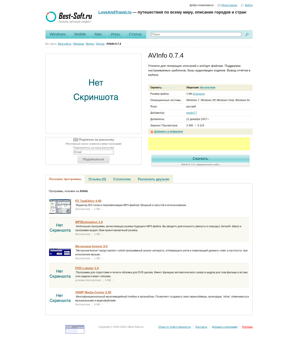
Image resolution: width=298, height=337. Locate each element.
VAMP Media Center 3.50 (93, 292)
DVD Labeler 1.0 (87, 268)
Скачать (199, 93)
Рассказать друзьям (153, 179)
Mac (98, 34)
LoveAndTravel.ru (115, 12)
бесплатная (207, 87)
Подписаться (93, 159)
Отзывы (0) (97, 179)
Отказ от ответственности (174, 326)
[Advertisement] (199, 143)
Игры (115, 34)
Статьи (135, 34)
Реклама (247, 326)
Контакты (201, 326)
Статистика (122, 179)
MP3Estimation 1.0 (89, 222)
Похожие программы (65, 179)
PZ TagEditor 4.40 (88, 201)
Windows (58, 34)
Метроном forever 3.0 (91, 246)
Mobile (80, 34)
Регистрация (229, 5)
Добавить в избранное (168, 131)
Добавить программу (225, 326)
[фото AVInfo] (96, 93)
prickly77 (191, 112)
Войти (249, 5)
